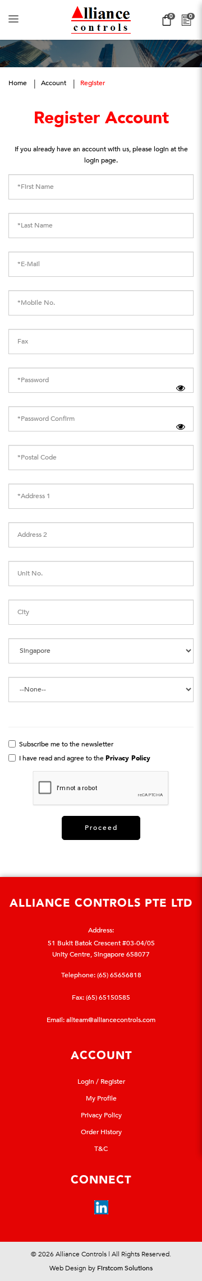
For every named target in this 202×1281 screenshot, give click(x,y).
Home (17, 82)
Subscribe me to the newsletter (65, 744)
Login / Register (101, 1081)
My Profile (101, 1098)
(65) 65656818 (119, 975)
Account (53, 82)
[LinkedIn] (101, 1207)
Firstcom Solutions (125, 1268)
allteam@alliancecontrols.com (110, 1019)
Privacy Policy (101, 1115)
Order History (101, 1131)
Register (92, 82)
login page (100, 160)
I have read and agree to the (83, 758)
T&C (101, 1148)
